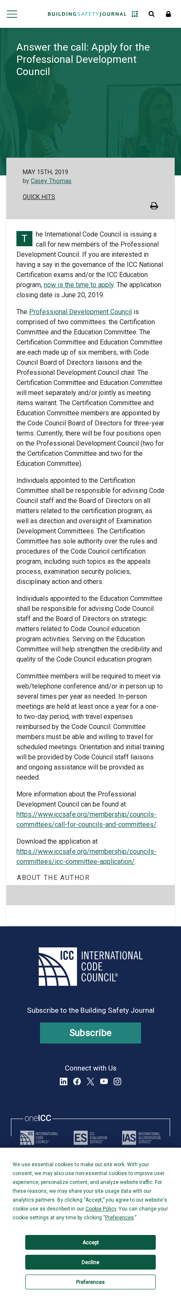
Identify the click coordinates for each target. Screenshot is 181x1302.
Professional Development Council (80, 312)
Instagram (117, 1081)
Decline (90, 1262)
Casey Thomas (51, 181)
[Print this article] (154, 206)
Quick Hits (39, 197)
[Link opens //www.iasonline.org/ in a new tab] (141, 1138)
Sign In (168, 14)
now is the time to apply (79, 285)
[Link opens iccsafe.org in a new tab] (39, 1138)
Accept (91, 1243)
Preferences (90, 1282)
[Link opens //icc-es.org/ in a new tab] (90, 1138)
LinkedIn (64, 1081)
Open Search (151, 14)
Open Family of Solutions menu (134, 14)
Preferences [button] (119, 1218)
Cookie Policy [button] (100, 1209)
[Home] (87, 14)
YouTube (104, 1081)
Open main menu (12, 14)
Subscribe (90, 1033)
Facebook (77, 1081)
